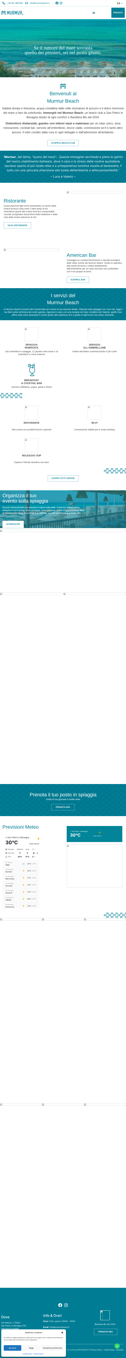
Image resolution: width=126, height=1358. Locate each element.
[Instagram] (60, 3)
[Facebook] (56, 3)
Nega (31, 1348)
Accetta (12, 1348)
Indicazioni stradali (10, 1328)
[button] (62, 1332)
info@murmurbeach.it (59, 1327)
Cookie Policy (27, 1354)
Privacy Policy (38, 1354)
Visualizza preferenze (52, 1348)
